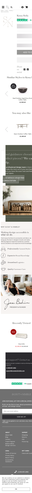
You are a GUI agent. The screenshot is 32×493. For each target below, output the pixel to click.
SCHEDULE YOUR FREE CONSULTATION (13, 179)
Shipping (25, 435)
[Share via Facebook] (28, 69)
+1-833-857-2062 (11, 368)
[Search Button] (11, 7)
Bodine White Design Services (10, 444)
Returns (24, 437)
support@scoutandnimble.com (15, 371)
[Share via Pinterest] (24, 69)
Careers (7, 439)
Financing (25, 441)
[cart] (26, 7)
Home (2, 10)
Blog (6, 437)
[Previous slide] (6, 94)
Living (6, 10)
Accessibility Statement (9, 460)
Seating (11, 10)
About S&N (8, 435)
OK (16, 489)
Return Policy (9, 457)
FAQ (23, 439)
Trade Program (10, 441)
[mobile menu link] (3, 7)
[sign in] (22, 7)
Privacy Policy (9, 455)
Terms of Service (10, 453)
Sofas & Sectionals (5, 11)
